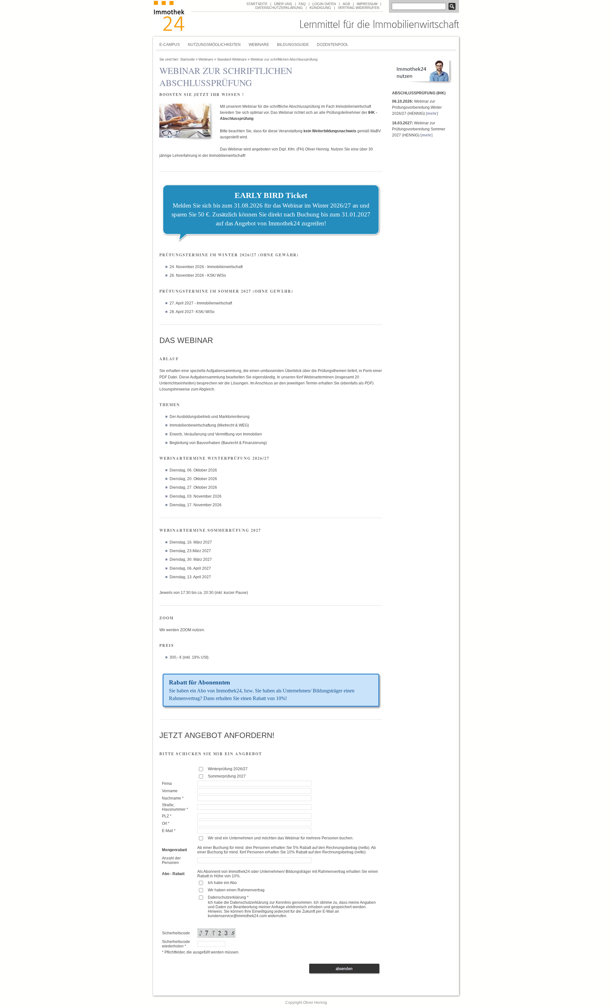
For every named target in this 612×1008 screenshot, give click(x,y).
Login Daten (324, 4)
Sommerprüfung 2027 (227, 776)
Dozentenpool (332, 44)
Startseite (256, 4)
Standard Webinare (232, 59)
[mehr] (432, 113)
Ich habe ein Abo (222, 882)
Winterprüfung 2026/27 (228, 769)
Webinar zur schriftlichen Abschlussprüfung (284, 59)
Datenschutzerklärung (279, 8)
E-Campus (169, 44)
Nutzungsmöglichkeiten (214, 44)
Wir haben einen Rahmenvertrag (236, 890)
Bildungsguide (293, 44)
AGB (346, 4)
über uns (283, 4)
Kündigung (320, 8)
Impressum (367, 4)
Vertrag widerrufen (358, 8)
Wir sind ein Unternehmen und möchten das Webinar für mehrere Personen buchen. (280, 838)
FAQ (302, 4)
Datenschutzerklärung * (228, 897)
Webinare (259, 44)
